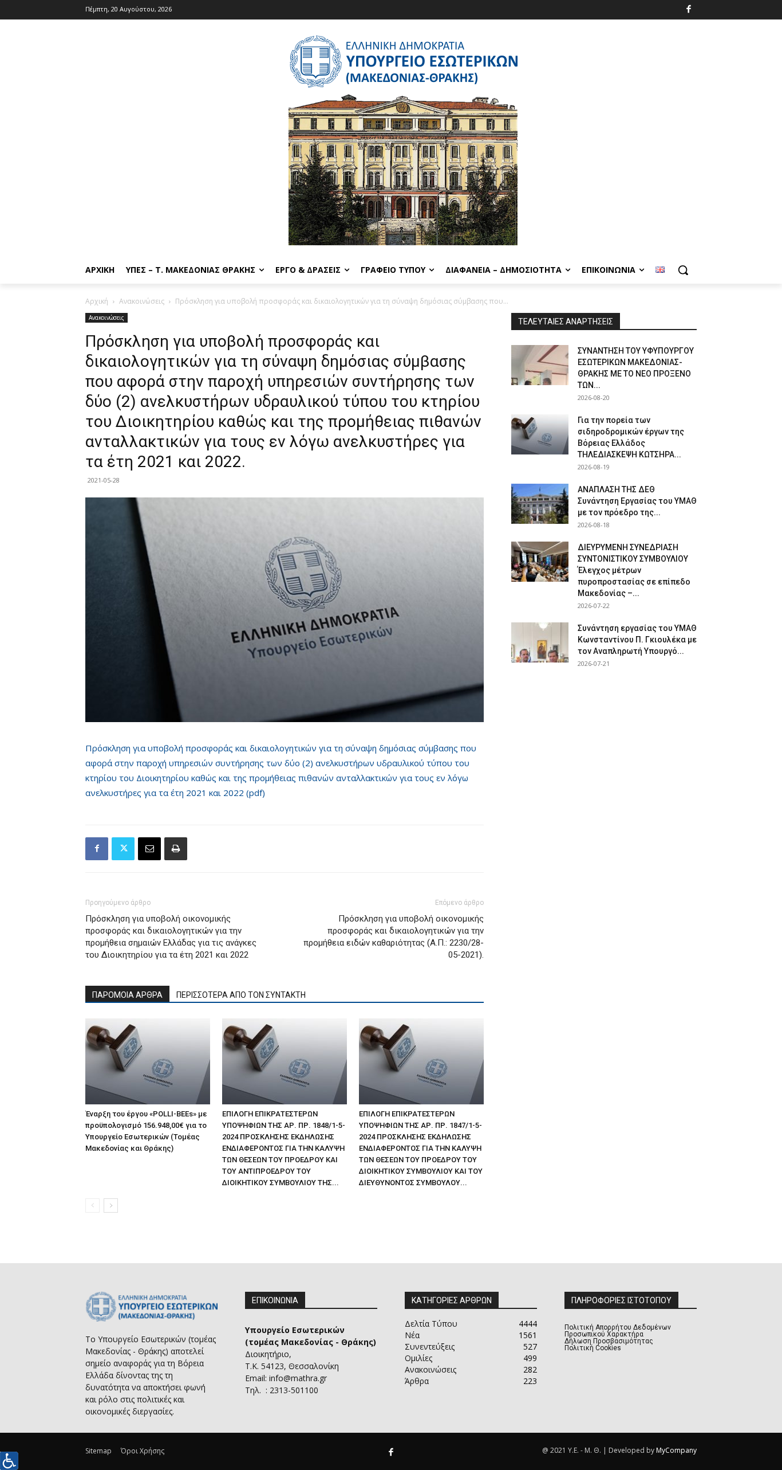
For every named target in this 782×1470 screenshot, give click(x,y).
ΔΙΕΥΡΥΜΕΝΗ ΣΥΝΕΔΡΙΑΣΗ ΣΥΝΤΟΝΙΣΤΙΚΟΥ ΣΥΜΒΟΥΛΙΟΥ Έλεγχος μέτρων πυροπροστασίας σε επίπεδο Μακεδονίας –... (634, 570)
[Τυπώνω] (175, 848)
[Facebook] (689, 10)
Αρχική (96, 301)
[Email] (149, 848)
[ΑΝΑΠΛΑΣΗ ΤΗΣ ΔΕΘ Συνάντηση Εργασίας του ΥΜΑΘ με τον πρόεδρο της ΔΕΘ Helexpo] (539, 504)
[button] (683, 270)
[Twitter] (123, 848)
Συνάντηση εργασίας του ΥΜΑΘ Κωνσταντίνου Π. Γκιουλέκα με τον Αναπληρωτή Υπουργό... (637, 640)
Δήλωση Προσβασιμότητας (608, 1341)
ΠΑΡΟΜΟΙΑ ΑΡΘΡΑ (127, 994)
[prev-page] (92, 1205)
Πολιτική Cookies (592, 1348)
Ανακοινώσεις (141, 301)
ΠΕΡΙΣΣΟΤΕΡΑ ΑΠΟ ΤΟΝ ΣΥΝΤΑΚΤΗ (241, 994)
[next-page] (111, 1205)
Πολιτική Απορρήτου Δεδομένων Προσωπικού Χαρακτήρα (617, 1330)
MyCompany (676, 1450)
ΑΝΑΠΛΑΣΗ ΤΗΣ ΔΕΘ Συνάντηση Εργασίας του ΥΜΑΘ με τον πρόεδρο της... (637, 501)
